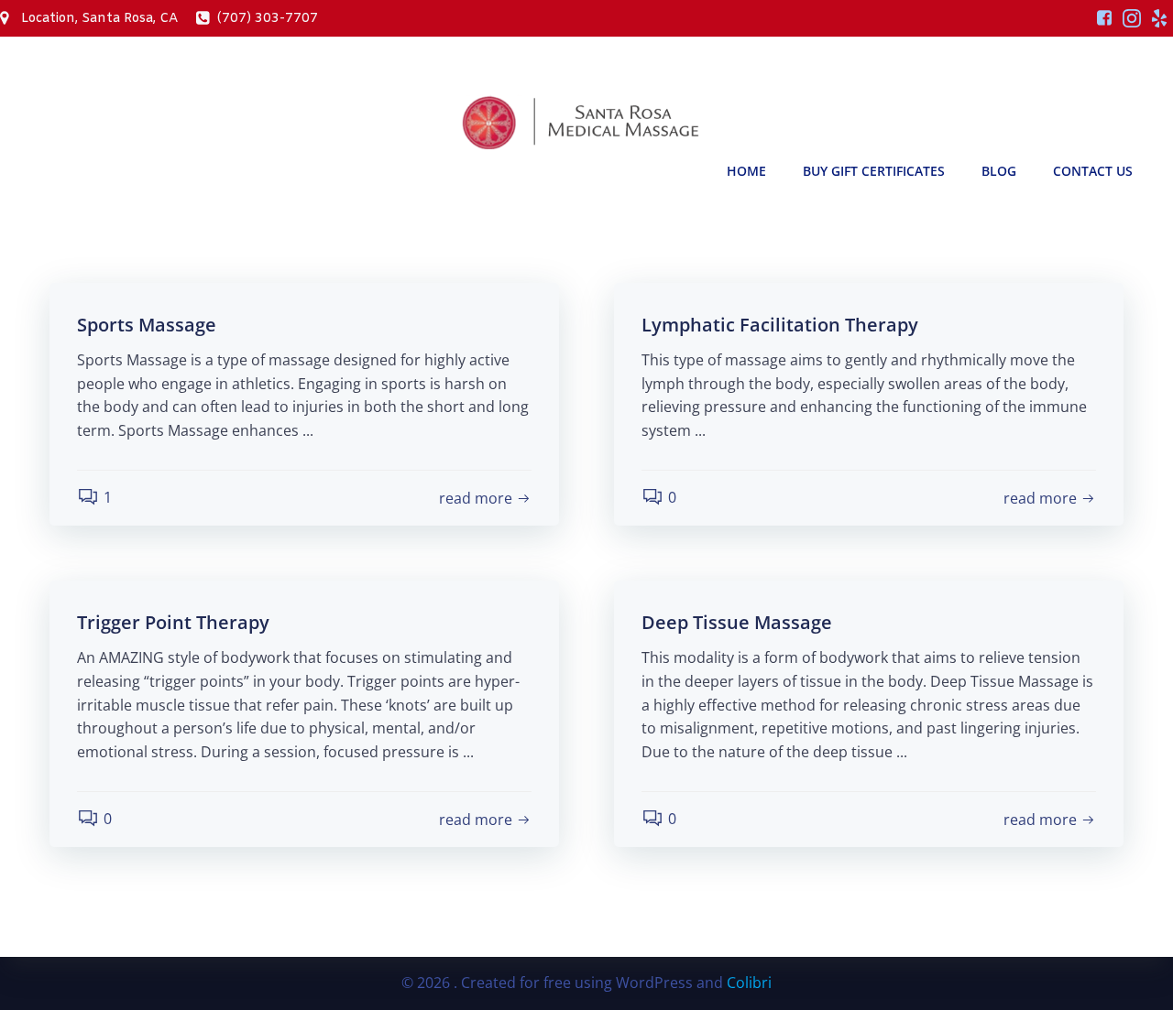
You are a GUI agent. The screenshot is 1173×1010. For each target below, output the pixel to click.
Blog (998, 170)
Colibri (749, 982)
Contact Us (1093, 170)
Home (746, 170)
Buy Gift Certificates (874, 170)
